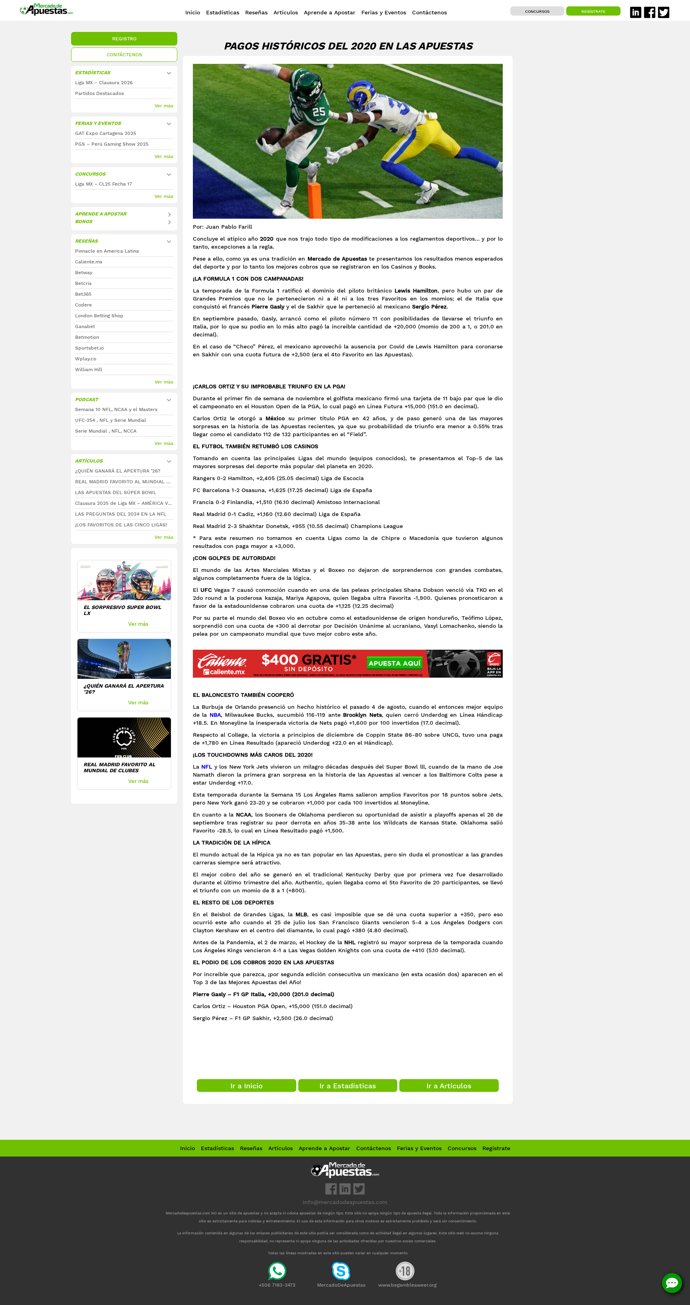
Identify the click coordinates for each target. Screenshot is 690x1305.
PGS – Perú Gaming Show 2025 (112, 144)
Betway (83, 272)
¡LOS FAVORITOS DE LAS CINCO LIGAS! (121, 525)
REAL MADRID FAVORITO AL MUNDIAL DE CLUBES (124, 481)
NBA (215, 715)
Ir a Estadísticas (347, 1086)
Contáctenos (124, 54)
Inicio (187, 1148)
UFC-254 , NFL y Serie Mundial (110, 420)
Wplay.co (85, 359)
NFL (206, 766)
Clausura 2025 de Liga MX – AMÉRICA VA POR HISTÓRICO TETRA (124, 503)
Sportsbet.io (89, 348)
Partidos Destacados (99, 93)
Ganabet (85, 326)
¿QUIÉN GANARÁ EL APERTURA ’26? (118, 471)
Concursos (537, 11)
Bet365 (83, 294)
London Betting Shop (99, 315)
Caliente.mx (89, 262)
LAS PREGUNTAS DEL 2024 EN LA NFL (120, 514)
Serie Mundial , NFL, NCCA (106, 431)
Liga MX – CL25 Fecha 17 (103, 184)
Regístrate (593, 11)
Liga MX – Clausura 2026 (104, 82)
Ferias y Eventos (98, 123)
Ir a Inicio (246, 1086)
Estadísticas (217, 1148)
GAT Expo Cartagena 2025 (105, 133)
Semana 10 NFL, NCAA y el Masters (116, 409)
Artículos (280, 1148)
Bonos (83, 221)
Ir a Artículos (449, 1086)
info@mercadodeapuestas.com (345, 1202)
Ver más (164, 106)
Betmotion (87, 337)
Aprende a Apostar (100, 214)
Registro (124, 39)
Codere (83, 305)
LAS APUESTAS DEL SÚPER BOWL (115, 492)
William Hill (88, 369)
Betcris (83, 283)
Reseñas (251, 1148)
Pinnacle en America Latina (107, 251)
